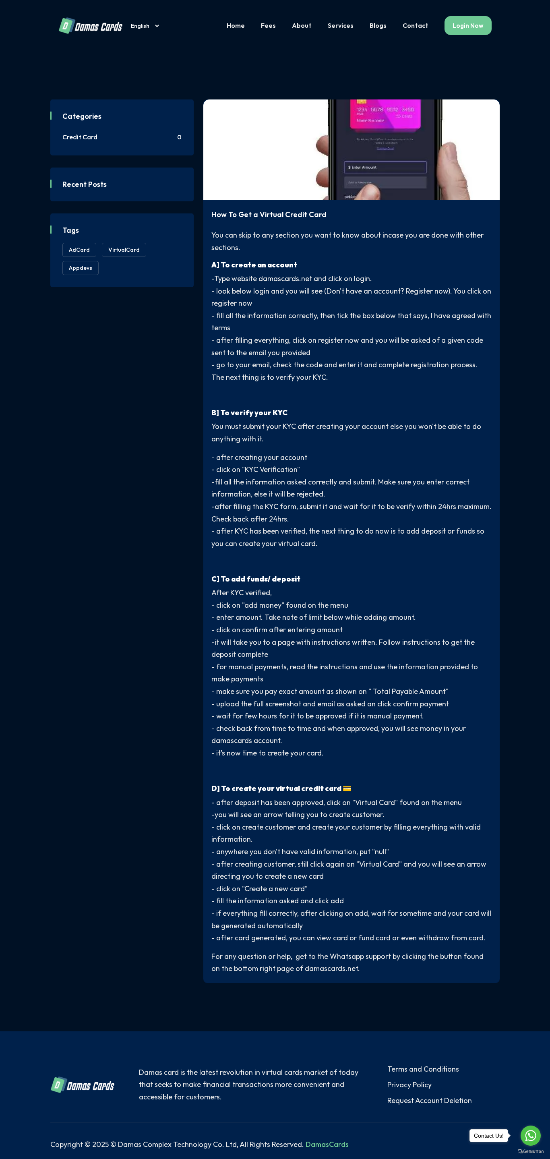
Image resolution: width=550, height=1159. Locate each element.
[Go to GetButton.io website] (531, 1151)
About (302, 25)
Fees (268, 25)
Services (341, 25)
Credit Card (122, 137)
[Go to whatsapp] (531, 1136)
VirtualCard (124, 249)
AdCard (79, 249)
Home (236, 25)
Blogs (378, 25)
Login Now (468, 25)
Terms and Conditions (423, 1069)
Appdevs (80, 267)
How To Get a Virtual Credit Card (269, 214)
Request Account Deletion (429, 1100)
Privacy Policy (409, 1084)
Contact (415, 25)
